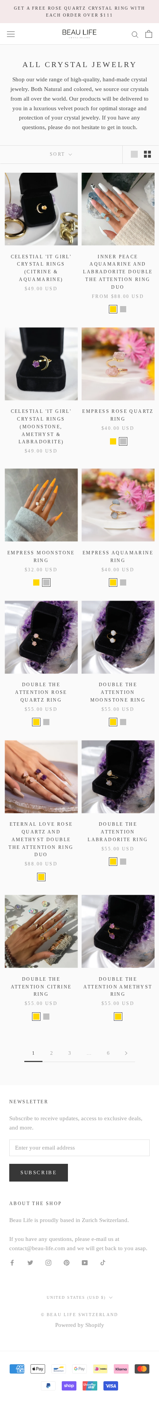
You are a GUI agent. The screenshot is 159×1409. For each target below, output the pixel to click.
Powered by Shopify (79, 1325)
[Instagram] (48, 1262)
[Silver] (123, 309)
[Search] (135, 34)
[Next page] (126, 1053)
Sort (58, 154)
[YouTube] (85, 1262)
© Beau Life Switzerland (79, 1314)
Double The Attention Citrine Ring (41, 986)
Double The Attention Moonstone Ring (118, 692)
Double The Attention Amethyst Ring (117, 986)
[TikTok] (103, 1262)
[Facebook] (12, 1262)
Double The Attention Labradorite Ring (118, 831)
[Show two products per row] (147, 154)
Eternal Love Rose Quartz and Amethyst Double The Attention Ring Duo (40, 839)
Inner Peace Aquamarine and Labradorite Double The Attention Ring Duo (117, 272)
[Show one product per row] (134, 154)
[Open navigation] (11, 34)
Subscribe (38, 1172)
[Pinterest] (66, 1262)
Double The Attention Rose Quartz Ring (41, 692)
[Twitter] (30, 1262)
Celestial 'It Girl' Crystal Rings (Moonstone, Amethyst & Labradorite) (41, 426)
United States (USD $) (76, 1297)
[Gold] (113, 309)
